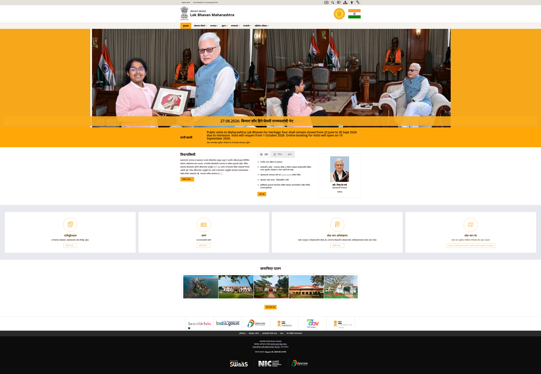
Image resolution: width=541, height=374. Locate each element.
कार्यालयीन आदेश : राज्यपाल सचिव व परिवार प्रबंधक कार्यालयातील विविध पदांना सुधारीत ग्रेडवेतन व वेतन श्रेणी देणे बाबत (285, 168)
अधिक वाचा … (187, 179)
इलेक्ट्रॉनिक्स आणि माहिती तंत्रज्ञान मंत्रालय (266, 347)
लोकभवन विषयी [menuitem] (199, 25)
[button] (200, 286)
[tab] (264, 154)
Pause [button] (189, 328)
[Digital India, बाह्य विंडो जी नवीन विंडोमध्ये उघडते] (256, 324)
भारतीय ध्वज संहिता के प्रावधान (271, 162)
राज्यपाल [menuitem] (213, 25)
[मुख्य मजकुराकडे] (326, 2)
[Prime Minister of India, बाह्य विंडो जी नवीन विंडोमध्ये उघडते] (284, 324)
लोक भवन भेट (470, 235)
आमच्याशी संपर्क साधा (269, 333)
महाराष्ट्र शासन (186, 2)
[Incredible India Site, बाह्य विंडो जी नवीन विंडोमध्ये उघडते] (200, 324)
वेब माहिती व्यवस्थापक (294, 333)
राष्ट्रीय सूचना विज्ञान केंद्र (278, 344)
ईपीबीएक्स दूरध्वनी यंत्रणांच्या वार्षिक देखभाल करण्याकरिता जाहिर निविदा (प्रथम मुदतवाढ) (285, 186)
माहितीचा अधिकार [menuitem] (261, 25)
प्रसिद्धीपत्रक (70, 235)
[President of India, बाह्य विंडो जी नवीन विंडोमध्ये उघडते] (341, 324)
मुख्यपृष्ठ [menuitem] (186, 25)
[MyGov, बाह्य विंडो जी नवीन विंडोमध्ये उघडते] (312, 324)
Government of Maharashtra (205, 2)
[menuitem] (333, 2)
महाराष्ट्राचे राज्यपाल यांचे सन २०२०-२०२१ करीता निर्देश (280, 174)
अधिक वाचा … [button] (70, 245)
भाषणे (203, 235)
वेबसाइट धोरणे (254, 333)
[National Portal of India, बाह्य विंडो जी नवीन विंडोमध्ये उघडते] (228, 324)
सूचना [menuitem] (224, 25)
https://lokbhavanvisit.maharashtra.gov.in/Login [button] (470, 245)
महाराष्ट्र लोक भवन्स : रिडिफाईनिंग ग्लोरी (274, 179)
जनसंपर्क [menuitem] (246, 25)
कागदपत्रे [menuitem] (234, 25)
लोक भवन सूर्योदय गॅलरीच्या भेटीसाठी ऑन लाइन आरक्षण (471, 240)
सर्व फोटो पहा (270, 307)
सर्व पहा (261, 194)
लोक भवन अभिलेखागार (337, 235)
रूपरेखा (339, 192)
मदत (281, 333)
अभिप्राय (242, 333)
